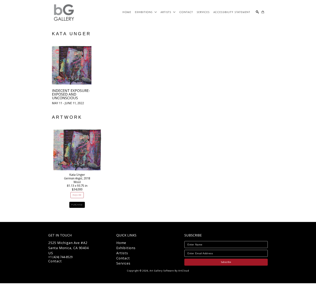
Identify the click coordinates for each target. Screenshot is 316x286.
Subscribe (226, 262)
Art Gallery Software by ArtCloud (169, 270)
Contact (55, 261)
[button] (146, 12)
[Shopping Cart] (263, 11)
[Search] (257, 11)
